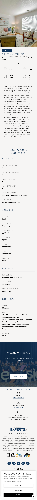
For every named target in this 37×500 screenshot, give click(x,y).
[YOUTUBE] (18, 463)
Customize (18, 490)
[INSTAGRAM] (14, 463)
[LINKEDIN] (23, 463)
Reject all (18, 485)
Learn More (18, 376)
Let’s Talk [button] (18, 370)
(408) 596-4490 (18, 407)
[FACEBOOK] (9, 463)
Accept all (18, 495)
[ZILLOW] (28, 463)
